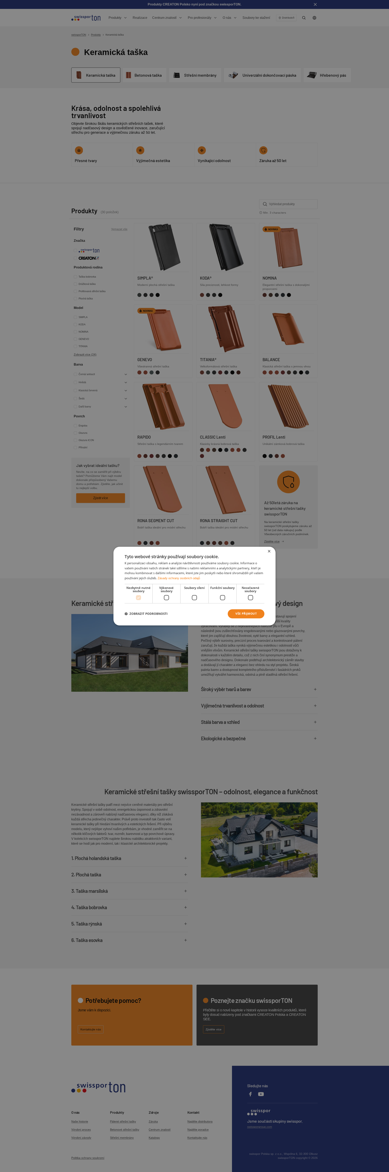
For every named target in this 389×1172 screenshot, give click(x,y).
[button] (146, 614)
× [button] (268, 551)
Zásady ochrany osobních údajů (179, 578)
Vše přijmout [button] (246, 613)
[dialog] (194, 586)
